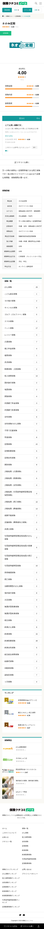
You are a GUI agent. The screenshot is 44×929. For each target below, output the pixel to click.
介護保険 (21, 342)
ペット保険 (21, 328)
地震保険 (21, 389)
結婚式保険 (21, 661)
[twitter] (20, 915)
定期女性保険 (21, 458)
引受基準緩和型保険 (21, 566)
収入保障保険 (21, 376)
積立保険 (21, 620)
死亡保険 (21, 579)
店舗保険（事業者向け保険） (21, 522)
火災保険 (21, 600)
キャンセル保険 (21, 308)
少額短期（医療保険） (21, 478)
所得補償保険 (21, 572)
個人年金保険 (21, 349)
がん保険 (21, 287)
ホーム (4, 828)
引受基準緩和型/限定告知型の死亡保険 (21, 557)
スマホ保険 (21, 321)
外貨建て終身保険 (21, 410)
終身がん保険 (21, 627)
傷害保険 (21, 355)
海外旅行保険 (21, 593)
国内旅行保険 (21, 383)
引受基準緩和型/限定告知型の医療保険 (21, 547)
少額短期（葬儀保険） (21, 509)
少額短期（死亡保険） (21, 502)
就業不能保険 (21, 515)
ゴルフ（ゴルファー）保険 (21, 314)
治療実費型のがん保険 (21, 586)
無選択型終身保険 (21, 613)
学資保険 (21, 437)
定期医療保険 (21, 451)
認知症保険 (21, 675)
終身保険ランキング (9, 891)
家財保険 (21, 465)
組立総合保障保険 (21, 654)
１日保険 (21, 682)
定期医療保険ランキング (11, 907)
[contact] (24, 915)
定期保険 (5, 33)
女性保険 (21, 417)
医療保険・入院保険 (21, 369)
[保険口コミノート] (15, 3)
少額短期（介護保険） (21, 471)
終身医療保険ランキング (11, 895)
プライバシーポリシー (30, 874)
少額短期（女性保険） (21, 485)
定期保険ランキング (9, 887)
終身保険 (21, 634)
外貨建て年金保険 (21, 403)
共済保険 (21, 362)
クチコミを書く (27, 926)
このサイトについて (9, 833)
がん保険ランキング (9, 874)
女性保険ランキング (9, 882)
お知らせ (5, 837)
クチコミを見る (10, 926)
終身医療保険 (21, 641)
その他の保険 (21, 301)
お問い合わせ (26, 869)
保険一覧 (25, 828)
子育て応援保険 (21, 430)
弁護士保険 (21, 529)
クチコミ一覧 (7, 841)
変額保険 (21, 396)
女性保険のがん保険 (21, 424)
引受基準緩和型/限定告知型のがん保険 (21, 537)
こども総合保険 (21, 294)
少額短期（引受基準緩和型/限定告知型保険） (21, 493)
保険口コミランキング (10, 869)
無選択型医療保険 (21, 607)
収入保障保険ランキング (11, 878)
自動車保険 (21, 668)
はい (34, 147)
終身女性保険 (21, 648)
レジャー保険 (21, 335)
